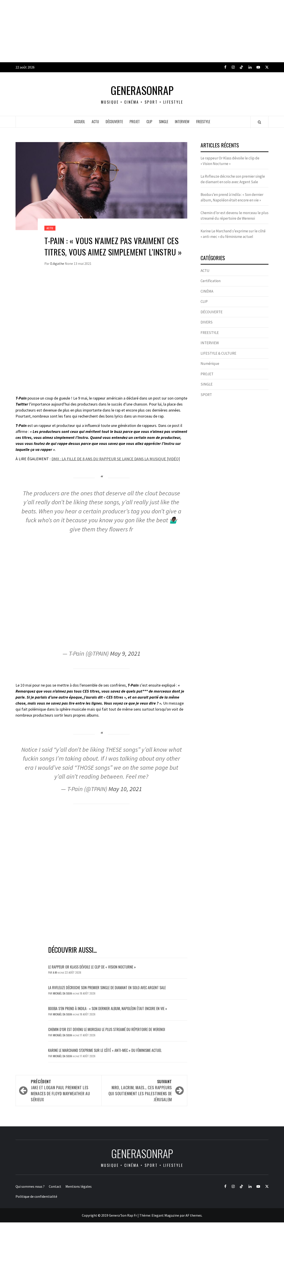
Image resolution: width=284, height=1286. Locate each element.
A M (55, 972)
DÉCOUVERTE (114, 121)
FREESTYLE (203, 121)
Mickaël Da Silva (63, 993)
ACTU (95, 121)
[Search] (259, 122)
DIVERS (207, 322)
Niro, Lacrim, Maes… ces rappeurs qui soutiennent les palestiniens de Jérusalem (140, 1090)
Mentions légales (78, 1186)
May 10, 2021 (125, 789)
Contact (55, 1186)
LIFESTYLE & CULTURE (218, 353)
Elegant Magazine (165, 1215)
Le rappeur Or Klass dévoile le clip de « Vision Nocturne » (92, 967)
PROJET (135, 121)
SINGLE (163, 121)
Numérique (210, 363)
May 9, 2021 (125, 653)
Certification (211, 280)
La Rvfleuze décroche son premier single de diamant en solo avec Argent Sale (107, 987)
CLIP (149, 121)
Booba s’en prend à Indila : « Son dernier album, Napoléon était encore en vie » (107, 1008)
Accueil (79, 121)
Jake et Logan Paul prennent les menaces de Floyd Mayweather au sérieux (60, 1090)
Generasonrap (142, 90)
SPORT (206, 394)
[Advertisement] (133, 31)
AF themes (193, 1215)
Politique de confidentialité (36, 1196)
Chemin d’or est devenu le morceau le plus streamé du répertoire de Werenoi (106, 1029)
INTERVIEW (182, 121)
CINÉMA (207, 291)
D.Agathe (57, 263)
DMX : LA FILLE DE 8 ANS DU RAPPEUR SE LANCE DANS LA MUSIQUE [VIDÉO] (115, 458)
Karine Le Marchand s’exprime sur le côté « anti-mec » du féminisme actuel (105, 1050)
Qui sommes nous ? (30, 1186)
